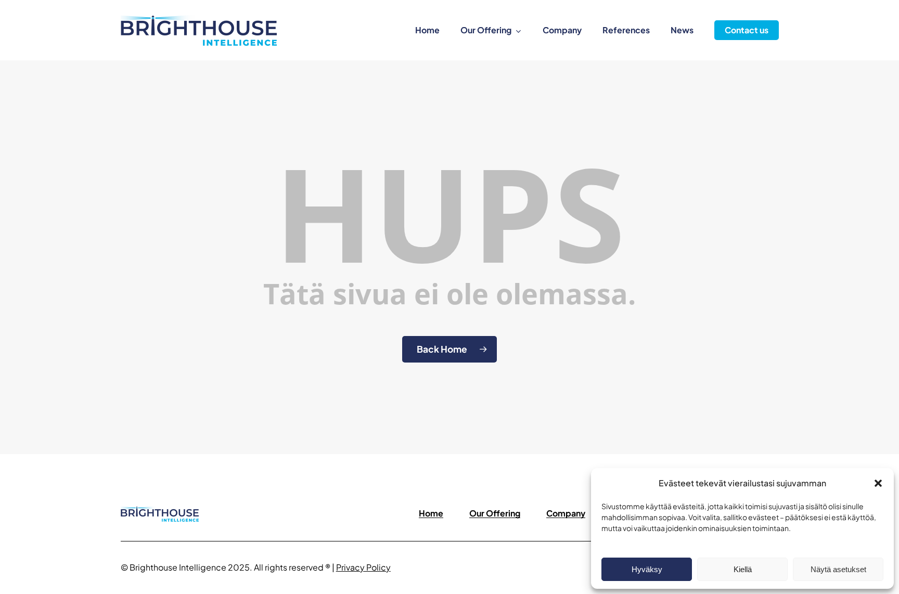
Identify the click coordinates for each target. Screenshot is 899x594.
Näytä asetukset (838, 569)
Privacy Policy (363, 567)
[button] (878, 483)
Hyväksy (647, 569)
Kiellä (743, 569)
